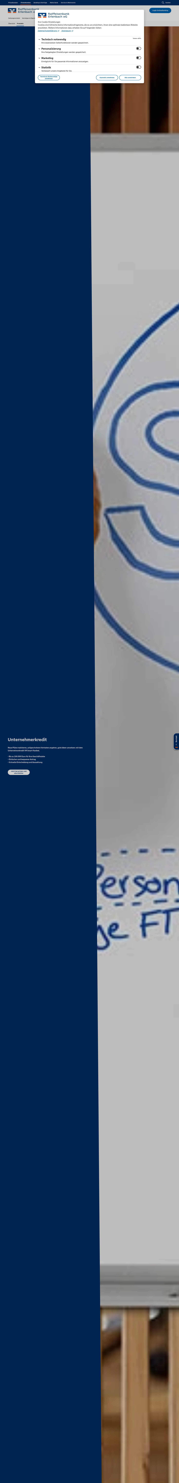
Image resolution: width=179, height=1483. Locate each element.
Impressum (66, 31)
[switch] (138, 48)
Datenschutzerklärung (47, 31)
